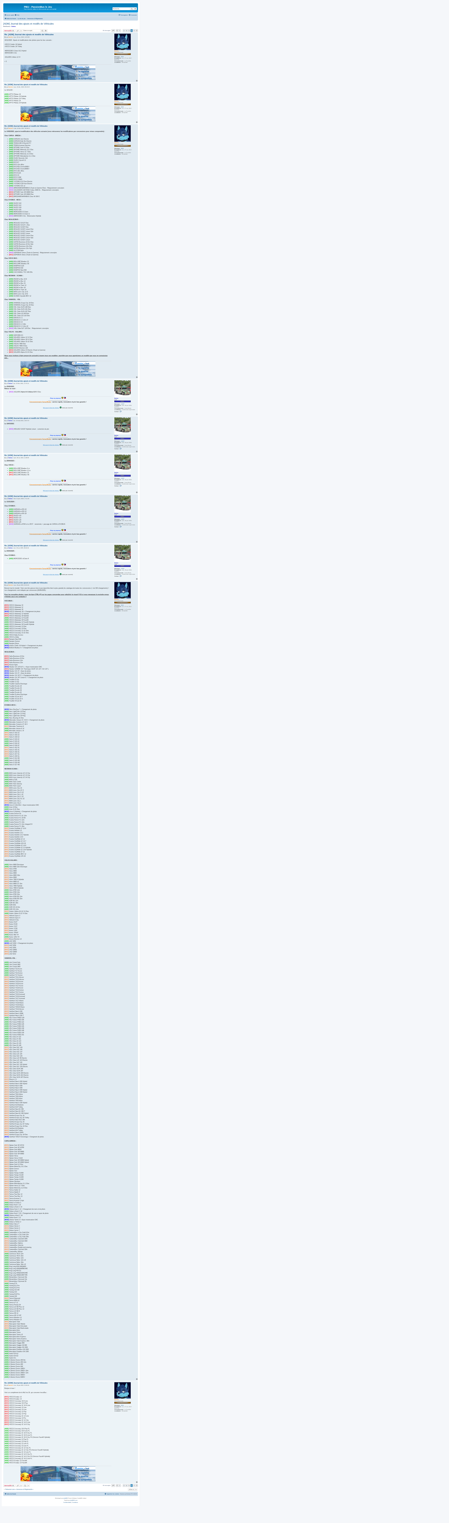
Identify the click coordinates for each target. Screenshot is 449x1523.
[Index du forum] (14, 7)
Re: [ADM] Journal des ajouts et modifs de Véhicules (29, 34)
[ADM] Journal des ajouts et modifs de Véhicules (28, 23)
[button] (113, 30)
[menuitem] (17, 15)
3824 (122, 56)
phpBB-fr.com (73, 1500)
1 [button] (119, 31)
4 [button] (126, 31)
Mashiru (116, 51)
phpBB (65, 1498)
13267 (122, 404)
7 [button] (134, 31)
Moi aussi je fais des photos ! (51, 407)
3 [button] (123, 31)
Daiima (13, 26)
